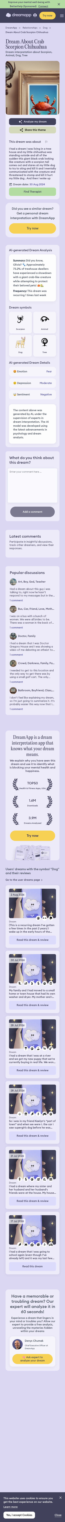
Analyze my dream (35, 121)
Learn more (10, 1507)
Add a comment (32, 512)
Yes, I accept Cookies (19, 1515)
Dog (45, 27)
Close (58, 1515)
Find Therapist (32, 191)
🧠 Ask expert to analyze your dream (32, 1359)
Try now (47, 15)
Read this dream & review (33, 940)
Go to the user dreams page (23, 880)
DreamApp (11, 27)
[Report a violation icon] (46, 141)
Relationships (30, 27)
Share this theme (35, 130)
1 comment (16, 600)
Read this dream (32, 1266)
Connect (43, 6)
